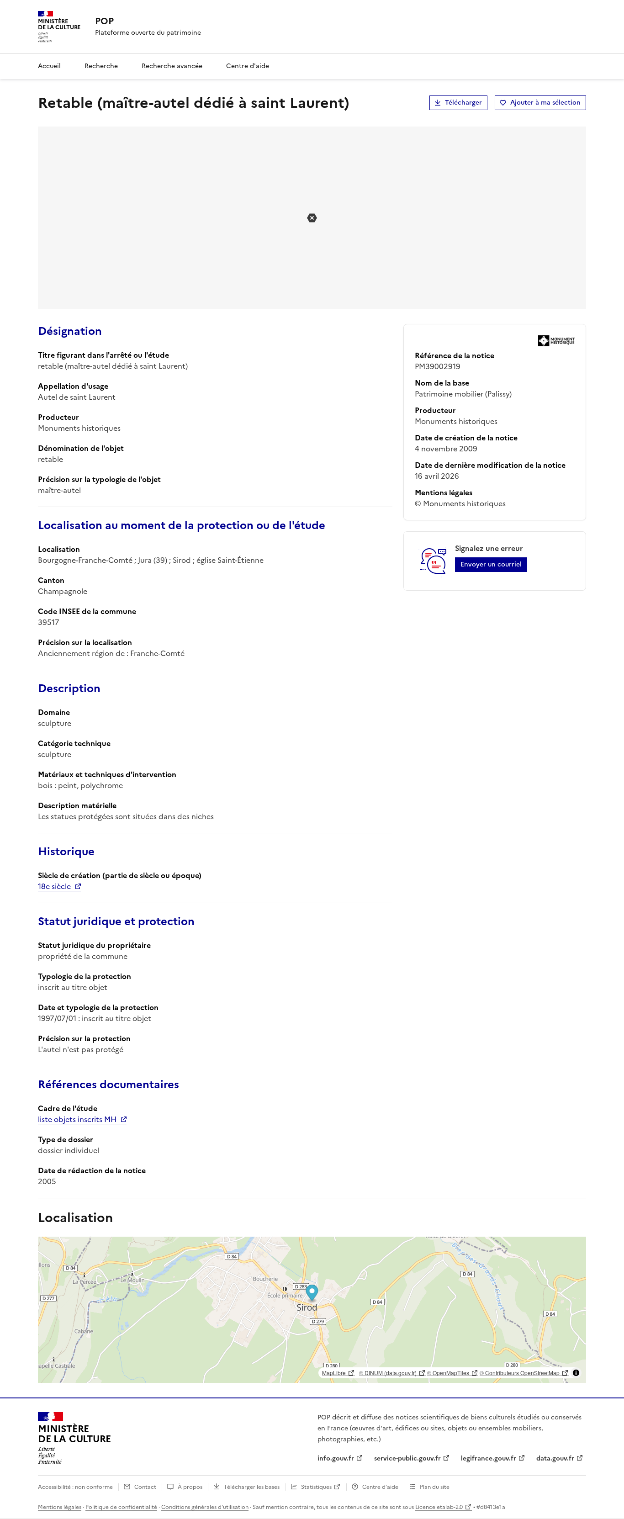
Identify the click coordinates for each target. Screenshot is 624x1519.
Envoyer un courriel (491, 564)
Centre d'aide (247, 66)
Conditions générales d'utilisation (205, 1507)
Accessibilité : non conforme (75, 1487)
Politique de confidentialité (121, 1507)
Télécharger (463, 102)
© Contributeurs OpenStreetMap (520, 1372)
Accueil (49, 66)
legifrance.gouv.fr (488, 1458)
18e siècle (54, 886)
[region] (312, 1310)
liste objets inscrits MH (77, 1119)
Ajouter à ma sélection (545, 102)
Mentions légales (59, 1507)
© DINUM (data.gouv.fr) (388, 1372)
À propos (190, 1487)
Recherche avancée (172, 66)
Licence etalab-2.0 (439, 1507)
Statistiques (316, 1487)
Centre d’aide (380, 1487)
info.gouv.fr (335, 1458)
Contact (145, 1487)
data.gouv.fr (555, 1458)
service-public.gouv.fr (407, 1458)
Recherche (101, 66)
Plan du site (434, 1487)
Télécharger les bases (252, 1487)
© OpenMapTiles (448, 1372)
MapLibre (334, 1372)
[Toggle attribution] (576, 1372)
